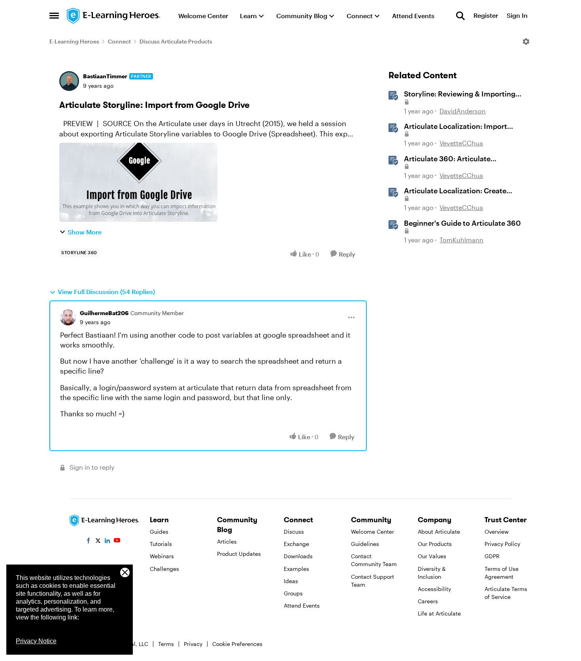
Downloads (298, 556)
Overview (497, 531)
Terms (166, 643)
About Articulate (439, 531)
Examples (296, 568)
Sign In (517, 15)
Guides (159, 531)
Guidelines (365, 543)
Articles (227, 541)
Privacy (193, 643)
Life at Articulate (439, 613)
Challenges (164, 568)
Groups (293, 593)
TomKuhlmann (461, 240)
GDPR (492, 556)
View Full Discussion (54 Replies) (106, 291)
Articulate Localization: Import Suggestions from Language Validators (455, 126)
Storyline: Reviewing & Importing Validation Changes (459, 94)
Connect (119, 41)
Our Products (435, 543)
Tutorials (161, 543)
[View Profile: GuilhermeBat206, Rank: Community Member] (68, 317)
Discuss (294, 531)
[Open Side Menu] (54, 16)
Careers (428, 601)
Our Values (432, 556)
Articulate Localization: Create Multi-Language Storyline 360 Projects (455, 191)
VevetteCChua (461, 143)
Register (485, 15)
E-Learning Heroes (74, 41)
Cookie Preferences (237, 643)
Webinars (162, 556)
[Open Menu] (526, 41)
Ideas (291, 581)
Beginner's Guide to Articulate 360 (462, 223)
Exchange (296, 543)
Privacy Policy (502, 543)
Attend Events (302, 605)
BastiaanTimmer (105, 76)
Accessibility (434, 588)
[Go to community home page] (114, 16)
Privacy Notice (36, 641)
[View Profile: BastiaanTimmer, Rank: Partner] (69, 81)
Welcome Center (372, 531)
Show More (85, 232)
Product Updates (239, 553)
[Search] (460, 16)
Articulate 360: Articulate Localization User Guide (447, 159)
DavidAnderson (463, 111)
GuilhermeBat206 (104, 313)
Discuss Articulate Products (176, 41)
